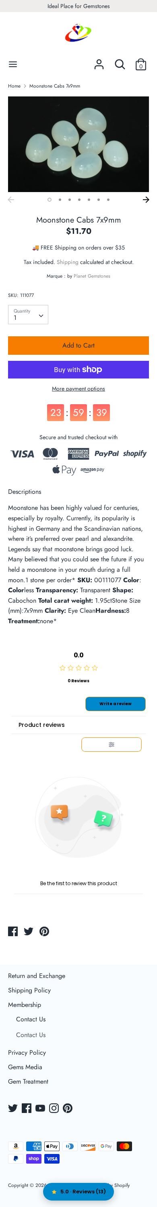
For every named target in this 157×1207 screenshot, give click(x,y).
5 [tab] (89, 199)
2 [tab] (60, 199)
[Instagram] (54, 1109)
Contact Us (30, 1019)
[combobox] (28, 314)
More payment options (78, 389)
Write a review (115, 704)
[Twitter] (13, 1109)
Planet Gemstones (92, 276)
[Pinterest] (68, 1109)
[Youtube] (41, 1109)
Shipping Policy (29, 990)
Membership (24, 1004)
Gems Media (25, 1067)
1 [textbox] (15, 317)
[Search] (120, 61)
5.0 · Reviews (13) (83, 1191)
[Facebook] (27, 1109)
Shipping (67, 262)
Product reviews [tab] (42, 725)
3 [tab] (69, 199)
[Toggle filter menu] (111, 744)
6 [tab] (98, 199)
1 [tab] (50, 200)
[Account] (99, 61)
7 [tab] (108, 199)
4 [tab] (79, 199)
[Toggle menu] (13, 64)
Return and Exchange (36, 975)
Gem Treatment (28, 1081)
